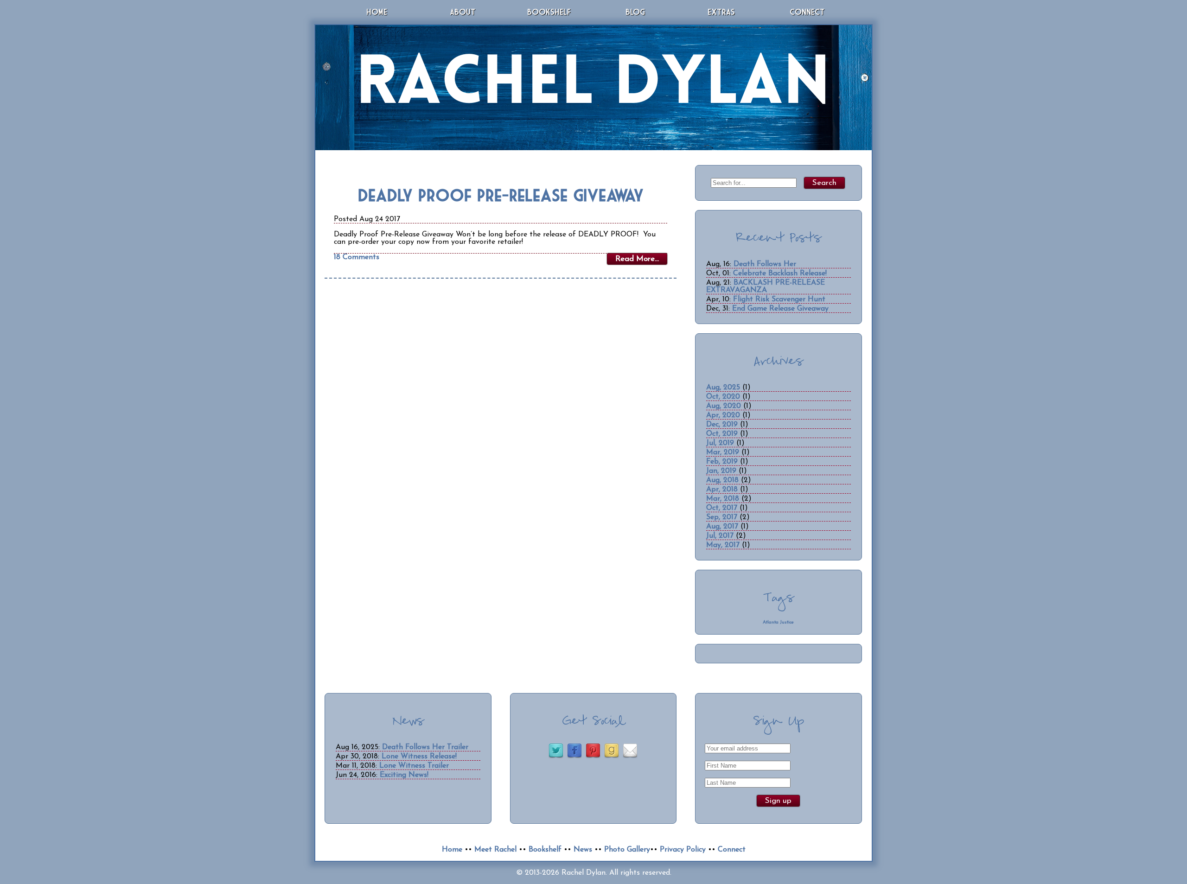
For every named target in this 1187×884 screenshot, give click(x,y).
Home (376, 11)
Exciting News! (404, 775)
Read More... (637, 259)
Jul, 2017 (720, 536)
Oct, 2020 (723, 397)
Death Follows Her (765, 264)
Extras (721, 11)
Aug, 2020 (723, 406)
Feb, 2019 (722, 461)
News (583, 849)
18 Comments (356, 257)
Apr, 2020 (723, 415)
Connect (807, 11)
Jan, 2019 (721, 471)
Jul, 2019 (720, 443)
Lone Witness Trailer (414, 766)
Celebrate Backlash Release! (780, 273)
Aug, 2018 (722, 480)
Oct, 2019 (722, 434)
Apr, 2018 (722, 489)
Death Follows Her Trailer (425, 747)
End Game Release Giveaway (780, 308)
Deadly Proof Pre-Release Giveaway (501, 195)
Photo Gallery (627, 849)
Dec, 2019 (722, 424)
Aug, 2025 (723, 387)
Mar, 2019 (722, 452)
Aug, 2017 (722, 526)
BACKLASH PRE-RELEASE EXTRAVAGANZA (765, 286)
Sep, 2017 (721, 517)
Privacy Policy (683, 849)
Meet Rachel (495, 849)
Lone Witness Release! (419, 756)
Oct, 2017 (721, 508)
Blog (635, 11)
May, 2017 (723, 545)
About (463, 11)
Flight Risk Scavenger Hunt (779, 299)
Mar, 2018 (722, 498)
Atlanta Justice (778, 622)
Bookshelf (549, 11)
